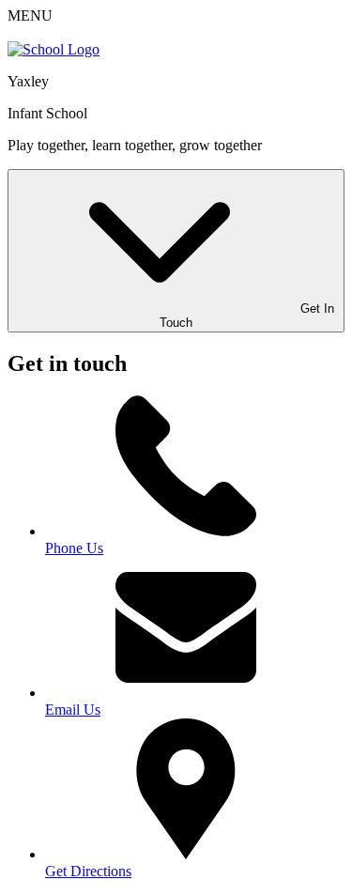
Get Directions (88, 871)
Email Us (72, 710)
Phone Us (74, 548)
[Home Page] (53, 49)
